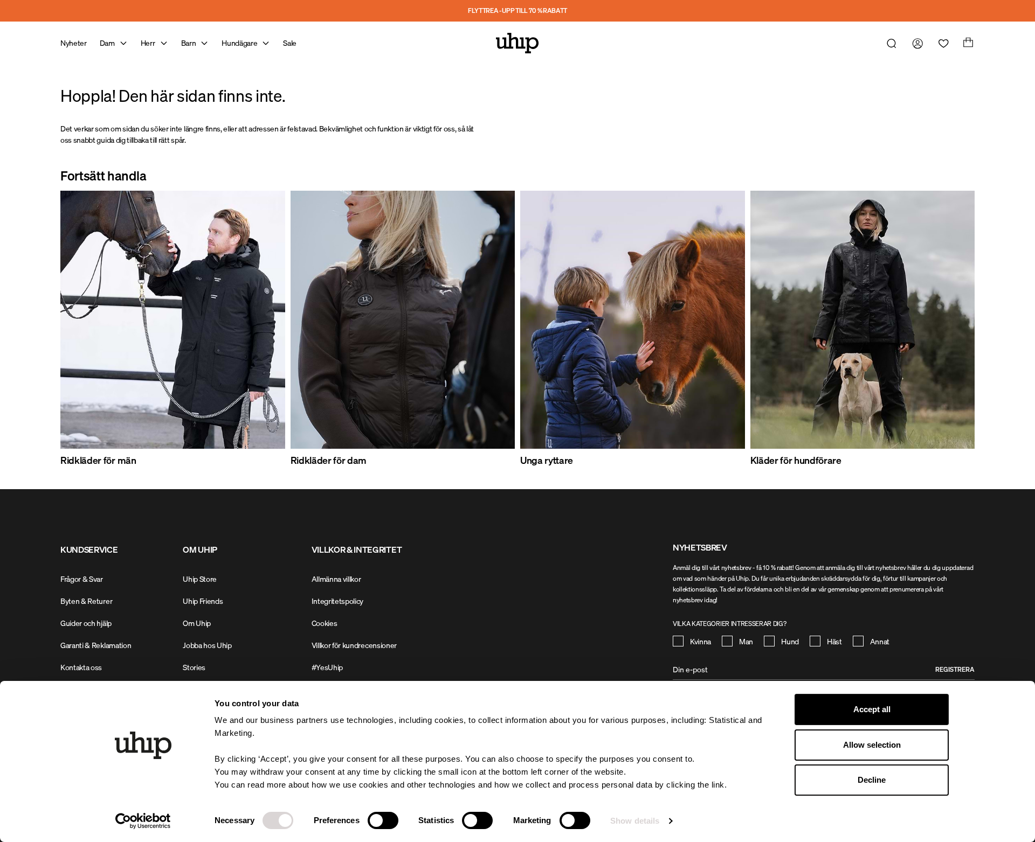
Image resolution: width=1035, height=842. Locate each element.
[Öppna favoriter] (941, 43)
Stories (194, 667)
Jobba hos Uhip (207, 645)
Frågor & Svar (81, 579)
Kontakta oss (81, 667)
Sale (289, 43)
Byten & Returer (86, 601)
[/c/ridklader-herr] (172, 320)
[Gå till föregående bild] (86, 329)
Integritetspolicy (338, 601)
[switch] (383, 820)
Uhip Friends (203, 601)
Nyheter (73, 43)
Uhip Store (200, 579)
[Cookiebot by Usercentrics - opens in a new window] (143, 821)
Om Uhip (197, 623)
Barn (188, 43)
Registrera (955, 669)
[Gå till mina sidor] (915, 43)
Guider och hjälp (86, 623)
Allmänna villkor (336, 579)
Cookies (324, 623)
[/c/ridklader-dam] (403, 320)
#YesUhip (327, 667)
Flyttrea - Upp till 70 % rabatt (517, 10)
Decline (872, 779)
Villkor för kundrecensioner (354, 645)
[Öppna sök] (889, 43)
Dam (107, 43)
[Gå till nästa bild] (948, 329)
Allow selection (872, 744)
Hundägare (239, 43)
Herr (148, 43)
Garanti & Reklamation (95, 645)
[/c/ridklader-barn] (632, 320)
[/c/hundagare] (862, 320)
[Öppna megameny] (123, 43)
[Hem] (517, 43)
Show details (634, 820)
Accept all (872, 709)
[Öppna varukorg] (967, 43)
